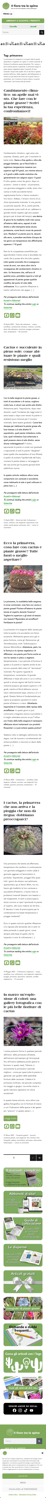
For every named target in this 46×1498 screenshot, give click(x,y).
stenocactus (37, 1140)
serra (5, 332)
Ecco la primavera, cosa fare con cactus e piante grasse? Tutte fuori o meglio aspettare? (23, 551)
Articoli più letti (21, 520)
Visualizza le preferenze (23, 1489)
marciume (22, 329)
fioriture (33, 1138)
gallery (13, 1140)
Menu (6, 14)
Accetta (23, 1476)
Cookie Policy (13, 1495)
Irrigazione (30, 972)
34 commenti (22, 332)
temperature (12, 332)
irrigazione (38, 974)
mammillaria (21, 1140)
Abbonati (16, 300)
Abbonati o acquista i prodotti (23, 20)
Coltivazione (31, 520)
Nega (23, 1482)
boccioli (33, 1135)
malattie (6, 785)
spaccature (21, 976)
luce (36, 522)
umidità (35, 976)
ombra (6, 525)
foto (38, 1138)
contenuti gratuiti (9, 1138)
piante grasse (13, 525)
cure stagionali (20, 522)
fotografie (7, 1140)
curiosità (37, 327)
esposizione (30, 522)
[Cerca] (39, 1441)
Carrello (13, 26)
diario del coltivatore (11, 329)
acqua (34, 324)
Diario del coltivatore (23, 324)
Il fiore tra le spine (24, 6)
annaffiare (7, 327)
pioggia (28, 329)
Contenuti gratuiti (22, 1135)
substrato (29, 976)
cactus (6, 522)
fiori (36, 782)
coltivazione (19, 974)
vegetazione (8, 979)
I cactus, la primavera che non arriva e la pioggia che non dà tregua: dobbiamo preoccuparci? (22, 811)
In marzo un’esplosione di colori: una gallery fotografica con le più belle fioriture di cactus (23, 1003)
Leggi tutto (11, 1118)
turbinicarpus (8, 1143)
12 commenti (18, 979)
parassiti (13, 785)
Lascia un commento (22, 1143)
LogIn (33, 304)
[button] (42, 1453)
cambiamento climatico (19, 327)
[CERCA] (41, 32)
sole (28, 525)
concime (20, 782)
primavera (35, 329)
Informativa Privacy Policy (27, 1495)
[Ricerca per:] (20, 32)
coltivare (31, 327)
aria (12, 974)
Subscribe (8, 307)
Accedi (33, 26)
